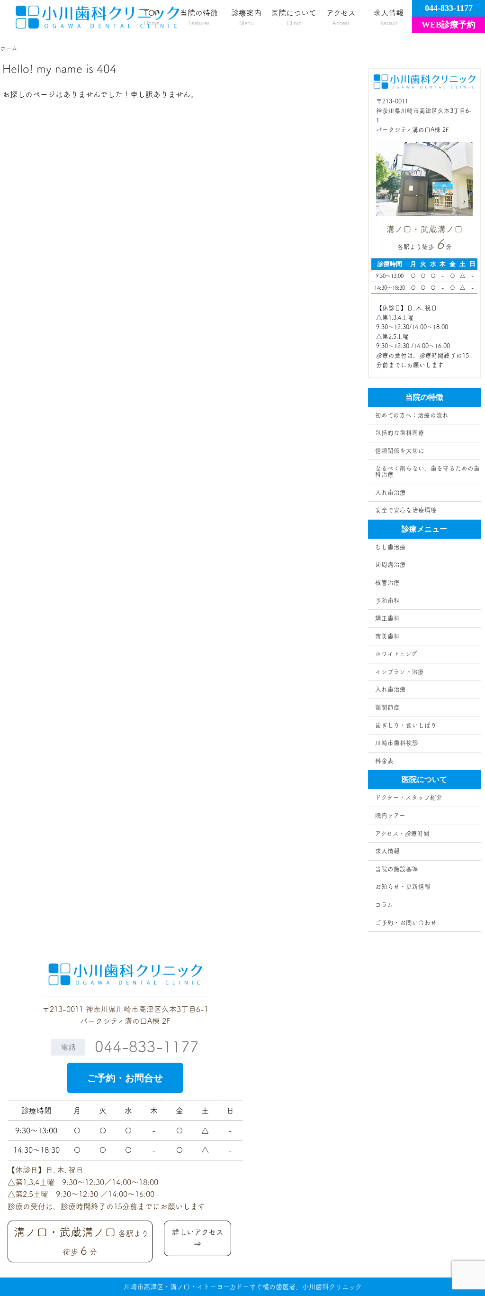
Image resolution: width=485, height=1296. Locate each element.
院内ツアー (390, 815)
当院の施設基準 (396, 869)
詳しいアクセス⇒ (198, 1238)
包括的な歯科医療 (399, 433)
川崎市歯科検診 (396, 743)
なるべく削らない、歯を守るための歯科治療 (427, 471)
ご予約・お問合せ (125, 1078)
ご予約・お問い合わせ (406, 922)
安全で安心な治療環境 (406, 510)
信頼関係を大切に (399, 451)
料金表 (384, 761)
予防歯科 (387, 600)
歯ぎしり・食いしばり (406, 725)
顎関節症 (387, 707)
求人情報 (388, 17)
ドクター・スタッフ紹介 (408, 797)
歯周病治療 (390, 564)
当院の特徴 (199, 17)
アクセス (341, 17)
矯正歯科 (387, 618)
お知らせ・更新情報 (403, 886)
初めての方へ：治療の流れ (412, 415)
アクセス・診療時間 (402, 833)
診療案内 (246, 17)
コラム (384, 904)
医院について (293, 17)
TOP (152, 17)
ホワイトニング (396, 654)
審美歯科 (387, 636)
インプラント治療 (399, 672)
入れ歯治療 (390, 492)
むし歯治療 (390, 547)
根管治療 (387, 582)
